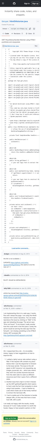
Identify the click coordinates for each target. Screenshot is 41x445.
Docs (36, 432)
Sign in (27, 3)
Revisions (18, 33)
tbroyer (5, 21)
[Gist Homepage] (14, 3)
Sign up (35, 3)
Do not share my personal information (20, 436)
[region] (20, 145)
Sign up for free (10, 418)
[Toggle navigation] (3, 3)
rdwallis (7, 275)
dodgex (6, 254)
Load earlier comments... (20, 248)
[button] (30, 28)
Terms (5, 432)
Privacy (10, 432)
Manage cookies (24, 434)
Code (7, 33)
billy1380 (7, 288)
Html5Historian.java (19, 21)
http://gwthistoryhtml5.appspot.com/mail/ (17, 335)
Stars (31, 33)
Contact (14, 434)
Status (23, 432)
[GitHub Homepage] (14, 439)
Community (30, 432)
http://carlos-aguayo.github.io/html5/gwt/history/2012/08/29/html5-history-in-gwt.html (20, 295)
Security (17, 432)
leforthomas (8, 306)
